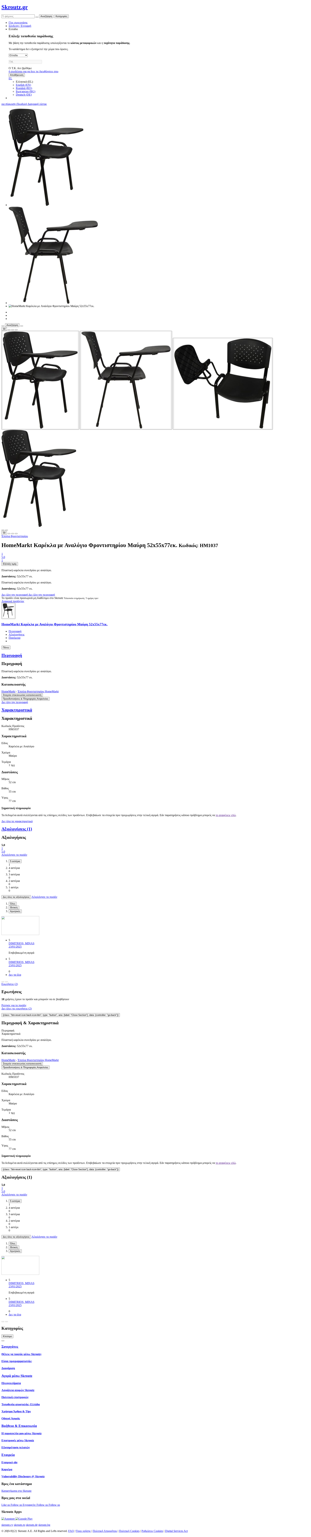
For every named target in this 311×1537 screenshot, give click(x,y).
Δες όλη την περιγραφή (14, 594)
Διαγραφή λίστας (37, 104)
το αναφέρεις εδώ (226, 815)
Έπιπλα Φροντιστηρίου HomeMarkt (38, 691)
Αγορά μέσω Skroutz (16, 1376)
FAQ (71, 1530)
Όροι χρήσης (83, 1530)
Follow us (17, 1504)
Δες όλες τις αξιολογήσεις (16, 897)
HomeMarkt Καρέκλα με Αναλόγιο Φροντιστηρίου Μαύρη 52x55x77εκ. (54, 624)
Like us (6, 1504)
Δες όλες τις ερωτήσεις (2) (16, 1008)
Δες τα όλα (15, 974)
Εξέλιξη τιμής (10, 564)
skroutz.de (32, 1524)
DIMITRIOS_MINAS (21, 943)
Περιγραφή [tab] (7, 1030)
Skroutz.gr (14, 7)
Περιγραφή (15, 631)
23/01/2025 (15, 946)
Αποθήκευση (16, 75)
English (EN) (23, 84)
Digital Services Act (176, 1530)
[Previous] (2, 981)
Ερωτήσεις (9, 984)
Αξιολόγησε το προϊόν (14, 854)
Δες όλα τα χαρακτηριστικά (17, 821)
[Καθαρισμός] (36, 17)
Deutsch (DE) (24, 94)
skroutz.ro (19, 1524)
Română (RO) (24, 88)
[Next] (6, 981)
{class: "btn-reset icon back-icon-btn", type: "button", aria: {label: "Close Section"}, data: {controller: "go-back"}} (60, 1015)
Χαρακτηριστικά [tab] (10, 1033)
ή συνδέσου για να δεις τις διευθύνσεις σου (33, 71)
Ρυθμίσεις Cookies (152, 1530)
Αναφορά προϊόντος (12, 601)
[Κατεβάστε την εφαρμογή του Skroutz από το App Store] (8, 1518)
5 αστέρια (15, 861)
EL (10, 78)
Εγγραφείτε (30, 1504)
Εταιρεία (8, 1455)
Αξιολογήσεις (16, 634)
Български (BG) (25, 91)
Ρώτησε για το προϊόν (13, 1005)
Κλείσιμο (7, 1336)
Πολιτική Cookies (129, 1530)
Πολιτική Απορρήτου (105, 1530)
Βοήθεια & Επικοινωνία (19, 1426)
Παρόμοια (14, 637)
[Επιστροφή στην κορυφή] (2, 1340)
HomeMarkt (8, 691)
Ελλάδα (13, 29)
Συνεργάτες (9, 1346)
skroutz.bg (44, 1524)
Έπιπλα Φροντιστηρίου (14, 536)
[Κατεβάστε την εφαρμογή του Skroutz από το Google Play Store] (24, 1518)
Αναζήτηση (46, 16)
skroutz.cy (7, 1524)
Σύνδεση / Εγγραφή (20, 25)
